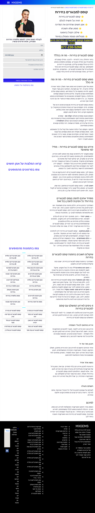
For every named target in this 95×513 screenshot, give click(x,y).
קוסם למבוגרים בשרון (71, 7)
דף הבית (90, 7)
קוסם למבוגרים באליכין (13, 330)
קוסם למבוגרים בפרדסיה (12, 326)
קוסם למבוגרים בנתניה (35, 310)
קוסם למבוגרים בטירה (12, 310)
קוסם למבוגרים (82, 7)
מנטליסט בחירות (35, 286)
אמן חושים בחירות (35, 290)
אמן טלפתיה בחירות (12, 286)
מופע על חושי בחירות (35, 302)
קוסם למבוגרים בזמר (35, 326)
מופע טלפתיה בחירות (13, 296)
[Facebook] (7, 450)
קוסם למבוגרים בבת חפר (35, 330)
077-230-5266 (71, 47)
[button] (8, 2)
